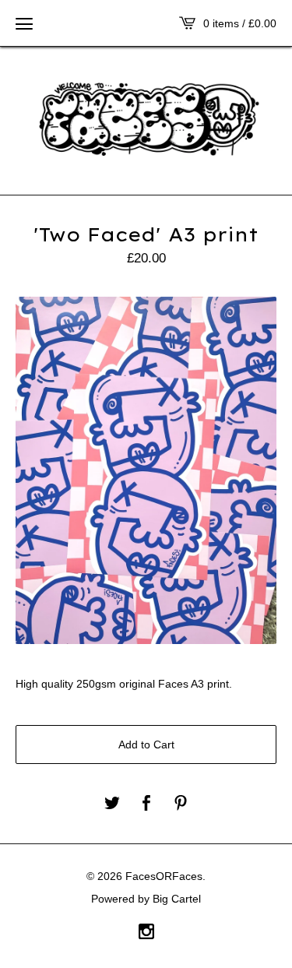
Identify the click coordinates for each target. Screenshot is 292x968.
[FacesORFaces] (146, 119)
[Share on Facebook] (146, 804)
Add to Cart (146, 744)
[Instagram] (146, 933)
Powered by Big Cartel (146, 898)
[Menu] (24, 23)
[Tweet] (112, 804)
